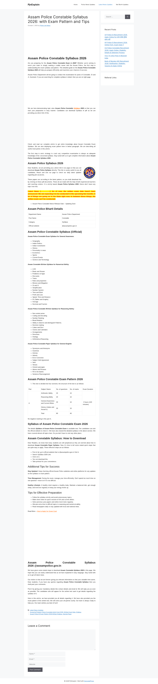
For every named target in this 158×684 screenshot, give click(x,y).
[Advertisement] (61, 42)
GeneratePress (89, 681)
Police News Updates (88, 4)
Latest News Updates (105, 4)
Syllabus (77, 108)
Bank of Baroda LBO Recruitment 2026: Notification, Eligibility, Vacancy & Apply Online (117, 63)
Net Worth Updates (122, 4)
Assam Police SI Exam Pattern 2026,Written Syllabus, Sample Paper (51, 614)
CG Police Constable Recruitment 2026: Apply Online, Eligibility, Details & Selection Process (117, 50)
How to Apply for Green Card (47, 511)
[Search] (127, 17)
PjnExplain (34, 4)
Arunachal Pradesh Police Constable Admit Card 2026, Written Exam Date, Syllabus (55, 612)
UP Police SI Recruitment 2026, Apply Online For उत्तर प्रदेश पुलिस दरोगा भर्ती (116, 37)
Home (76, 4)
